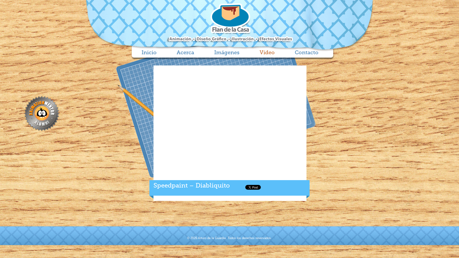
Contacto (306, 52)
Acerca (185, 52)
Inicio (149, 52)
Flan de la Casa (229, 23)
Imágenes (227, 52)
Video (267, 52)
